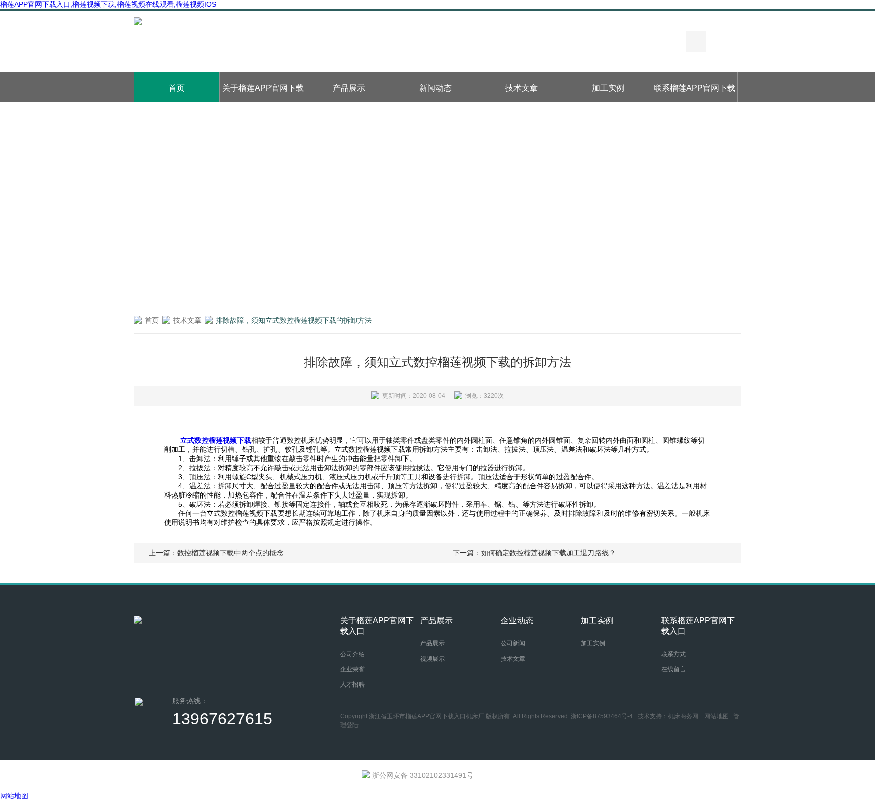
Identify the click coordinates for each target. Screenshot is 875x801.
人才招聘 (352, 684)
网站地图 (716, 716)
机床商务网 (683, 716)
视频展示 (432, 658)
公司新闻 (513, 643)
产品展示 (349, 88)
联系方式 (673, 654)
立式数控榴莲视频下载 (215, 440)
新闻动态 (435, 88)
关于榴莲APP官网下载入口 (263, 93)
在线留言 (673, 669)
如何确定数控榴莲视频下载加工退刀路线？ (548, 553)
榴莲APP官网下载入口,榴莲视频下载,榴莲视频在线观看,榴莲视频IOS (108, 4)
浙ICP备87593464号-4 (602, 716)
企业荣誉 (352, 669)
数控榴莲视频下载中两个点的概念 (230, 553)
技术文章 (521, 88)
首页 (177, 88)
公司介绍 (352, 654)
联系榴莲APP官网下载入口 (694, 93)
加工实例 (608, 88)
